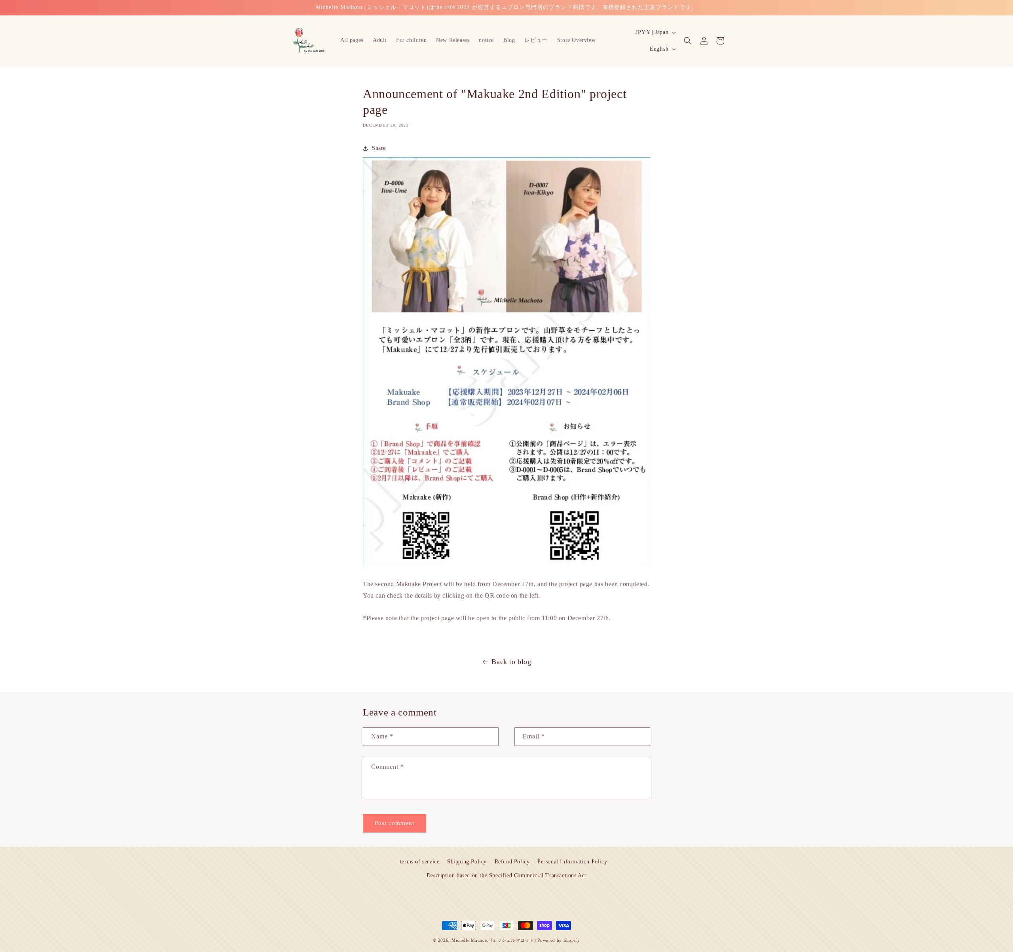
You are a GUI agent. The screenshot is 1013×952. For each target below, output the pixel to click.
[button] (687, 40)
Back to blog (511, 662)
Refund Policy (512, 862)
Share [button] (379, 148)
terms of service (420, 862)
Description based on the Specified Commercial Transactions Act (506, 875)
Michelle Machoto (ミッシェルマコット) (493, 940)
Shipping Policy (467, 862)
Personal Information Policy (572, 862)
